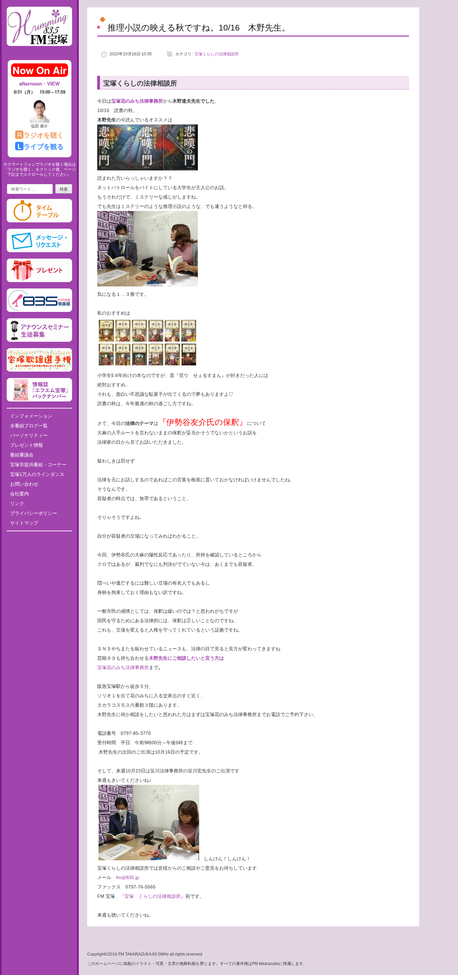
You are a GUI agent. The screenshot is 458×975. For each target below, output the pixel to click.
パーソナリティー (29, 435)
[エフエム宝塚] (39, 51)
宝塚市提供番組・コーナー (38, 464)
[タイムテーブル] (39, 221)
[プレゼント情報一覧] (39, 280)
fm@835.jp (125, 877)
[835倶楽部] (39, 310)
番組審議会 (22, 454)
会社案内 (19, 493)
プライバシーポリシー (33, 513)
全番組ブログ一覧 (29, 425)
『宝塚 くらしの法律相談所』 (152, 896)
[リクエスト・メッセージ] (39, 251)
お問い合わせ (24, 484)
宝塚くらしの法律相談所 (216, 54)
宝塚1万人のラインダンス (37, 474)
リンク (17, 503)
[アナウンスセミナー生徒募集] (39, 340)
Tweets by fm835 (39, 538)
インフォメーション (31, 416)
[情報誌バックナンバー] (39, 400)
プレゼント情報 (26, 445)
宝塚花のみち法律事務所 (137, 101)
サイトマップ (24, 523)
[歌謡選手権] (39, 370)
